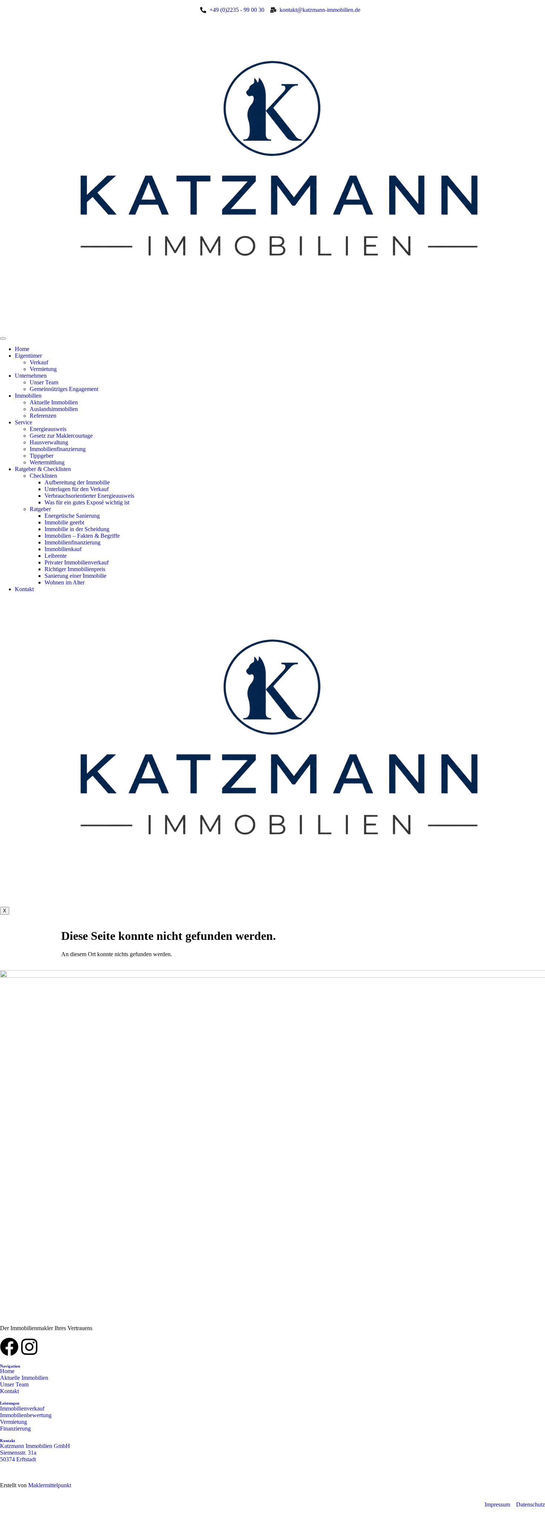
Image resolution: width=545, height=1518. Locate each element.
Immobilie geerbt (64, 522)
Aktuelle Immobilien (54, 402)
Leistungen (9, 1403)
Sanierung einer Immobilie (75, 576)
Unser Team (44, 382)
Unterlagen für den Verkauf (76, 489)
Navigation (10, 1366)
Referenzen (43, 415)
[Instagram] (29, 1347)
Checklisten (43, 476)
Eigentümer (28, 355)
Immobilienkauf (63, 549)
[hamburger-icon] (3, 338)
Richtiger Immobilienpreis (74, 569)
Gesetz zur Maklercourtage (61, 435)
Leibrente (55, 556)
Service (23, 422)
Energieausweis (48, 429)
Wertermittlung (47, 462)
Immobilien (28, 395)
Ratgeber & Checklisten (43, 469)
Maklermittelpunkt (49, 1485)
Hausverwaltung (49, 442)
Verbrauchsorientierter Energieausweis (89, 496)
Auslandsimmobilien (54, 409)
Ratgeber (40, 509)
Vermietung (43, 369)
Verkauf (39, 362)
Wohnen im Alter (64, 582)
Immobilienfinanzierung (58, 449)
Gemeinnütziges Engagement (64, 389)
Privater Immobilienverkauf (76, 562)
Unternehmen (31, 375)
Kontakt (24, 589)
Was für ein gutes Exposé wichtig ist (86, 502)
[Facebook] (9, 1347)
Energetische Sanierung (72, 516)
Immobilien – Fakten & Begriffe (82, 536)
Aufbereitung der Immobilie (77, 482)
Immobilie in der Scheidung (76, 529)
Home (22, 349)
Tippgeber (41, 456)
